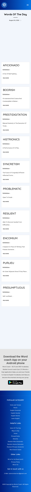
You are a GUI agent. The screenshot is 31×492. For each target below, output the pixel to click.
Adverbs (15, 439)
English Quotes (15, 413)
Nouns (15, 407)
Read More (6, 78)
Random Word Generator (15, 441)
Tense (15, 433)
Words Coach (18, 484)
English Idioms (15, 415)
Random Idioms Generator (15, 444)
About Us (15, 464)
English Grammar (15, 410)
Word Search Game (15, 449)
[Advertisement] (15, 44)
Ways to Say (15, 431)
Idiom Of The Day (15, 428)
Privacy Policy (15, 462)
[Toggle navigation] (28, 5)
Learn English (15, 418)
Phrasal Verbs (15, 436)
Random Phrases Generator (15, 447)
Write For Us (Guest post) (15, 459)
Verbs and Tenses (15, 405)
